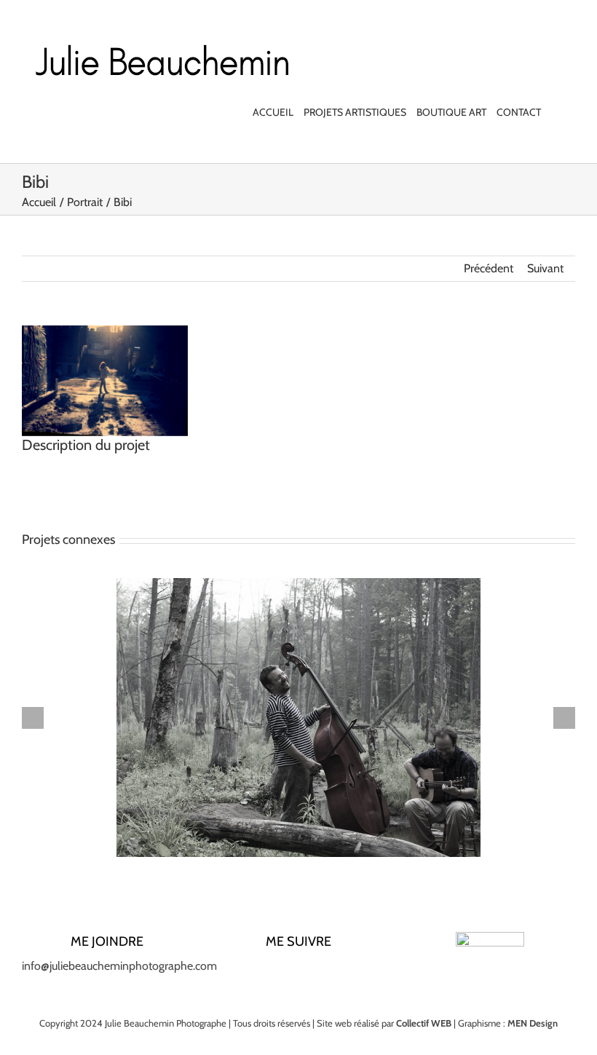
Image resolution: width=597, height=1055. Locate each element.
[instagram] (275, 972)
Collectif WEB (423, 1023)
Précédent (488, 268)
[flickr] (345, 972)
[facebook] (252, 972)
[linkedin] (298, 972)
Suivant (545, 268)
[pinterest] (321, 972)
